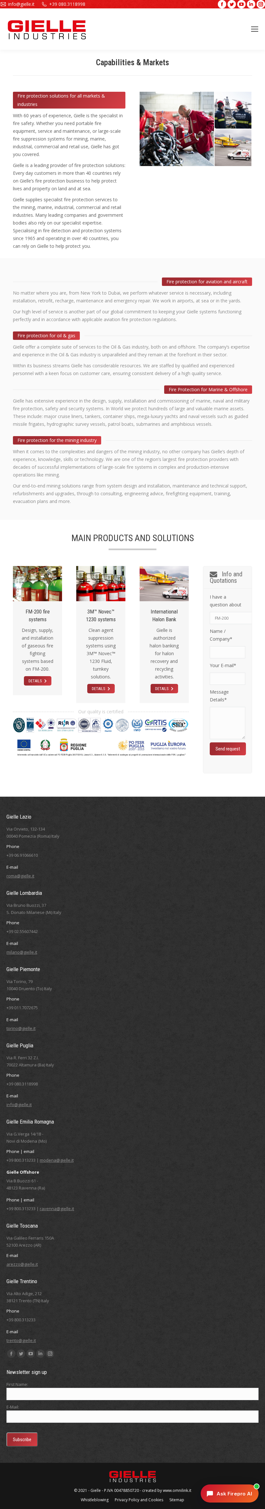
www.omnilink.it (177, 1490)
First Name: (17, 1384)
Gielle (95, 1490)
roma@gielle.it (20, 876)
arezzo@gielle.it (22, 1264)
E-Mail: (12, 1407)
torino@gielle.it (21, 1028)
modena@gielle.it (57, 1160)
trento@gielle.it (21, 1340)
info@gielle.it (21, 4)
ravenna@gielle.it (57, 1208)
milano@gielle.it (21, 952)
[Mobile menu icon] (255, 29)
